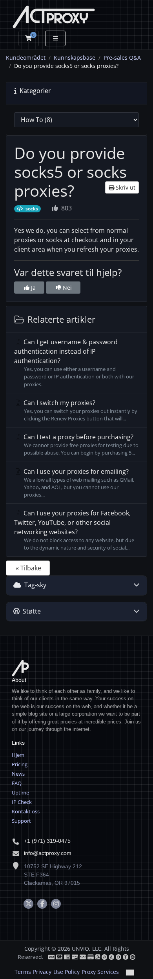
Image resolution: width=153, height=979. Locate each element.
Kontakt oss (26, 811)
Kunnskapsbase (74, 57)
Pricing (19, 764)
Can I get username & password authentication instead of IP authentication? (74, 362)
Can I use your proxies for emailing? (78, 482)
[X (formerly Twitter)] (28, 904)
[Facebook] (42, 904)
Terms (23, 971)
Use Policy (66, 971)
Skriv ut (124, 187)
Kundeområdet (26, 57)
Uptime (20, 792)
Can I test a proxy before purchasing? (80, 444)
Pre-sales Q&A (122, 57)
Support (21, 820)
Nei (66, 287)
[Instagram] (56, 904)
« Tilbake (28, 568)
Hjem (18, 754)
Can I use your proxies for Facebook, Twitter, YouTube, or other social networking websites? (74, 530)
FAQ (17, 783)
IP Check (22, 801)
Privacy (42, 971)
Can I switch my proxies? (79, 410)
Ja (32, 287)
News (18, 773)
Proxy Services (100, 971)
